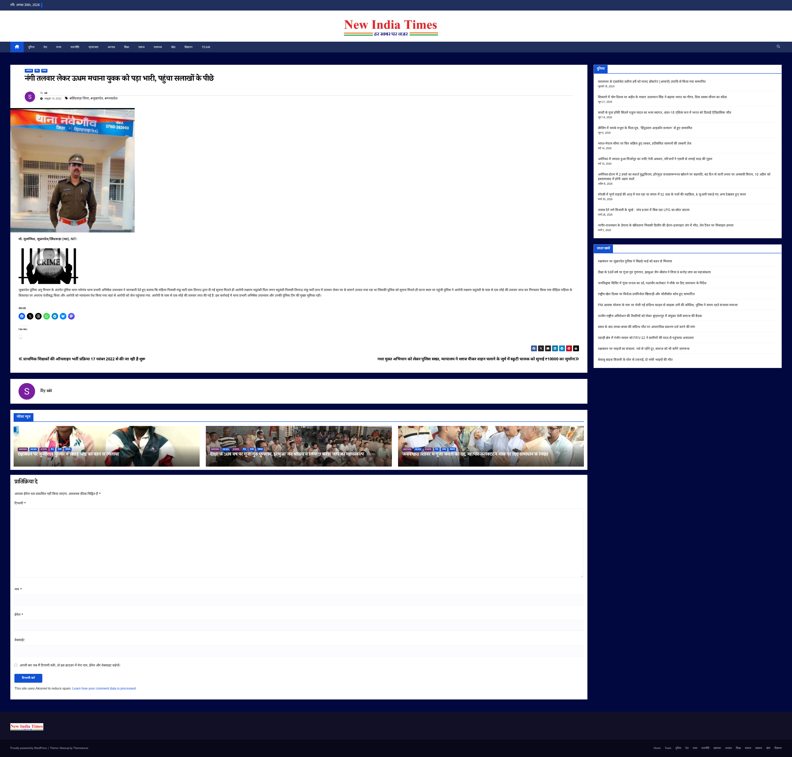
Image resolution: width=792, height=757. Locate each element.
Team (206, 47)
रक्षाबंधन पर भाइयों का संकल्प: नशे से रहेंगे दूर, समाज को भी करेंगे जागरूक (644, 349)
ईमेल (18, 615)
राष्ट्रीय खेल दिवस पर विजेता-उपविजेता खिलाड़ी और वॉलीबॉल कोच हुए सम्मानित (646, 294)
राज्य (58, 47)
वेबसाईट (19, 640)
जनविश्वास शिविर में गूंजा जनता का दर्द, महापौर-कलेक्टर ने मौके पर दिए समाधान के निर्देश (475, 455)
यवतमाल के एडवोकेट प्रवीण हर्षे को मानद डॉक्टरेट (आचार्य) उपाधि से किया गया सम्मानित (652, 82)
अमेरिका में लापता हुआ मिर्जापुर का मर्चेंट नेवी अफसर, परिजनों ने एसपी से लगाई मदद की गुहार (655, 159)
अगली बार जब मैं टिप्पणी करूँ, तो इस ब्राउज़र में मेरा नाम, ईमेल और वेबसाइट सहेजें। (70, 666)
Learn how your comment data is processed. (104, 689)
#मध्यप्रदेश (111, 99)
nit (45, 93)
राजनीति (75, 47)
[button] (778, 47)
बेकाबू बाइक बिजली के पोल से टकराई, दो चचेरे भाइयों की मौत (635, 360)
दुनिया (31, 47)
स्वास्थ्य (158, 47)
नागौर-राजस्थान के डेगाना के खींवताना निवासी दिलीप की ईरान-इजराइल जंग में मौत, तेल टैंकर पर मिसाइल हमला (666, 226)
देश (45, 47)
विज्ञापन (189, 47)
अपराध (111, 47)
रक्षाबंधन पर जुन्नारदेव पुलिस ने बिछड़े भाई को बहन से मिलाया (68, 455)
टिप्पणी (20, 503)
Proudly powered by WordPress (29, 748)
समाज (141, 47)
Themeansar (80, 748)
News (34, 449)
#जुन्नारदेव (97, 99)
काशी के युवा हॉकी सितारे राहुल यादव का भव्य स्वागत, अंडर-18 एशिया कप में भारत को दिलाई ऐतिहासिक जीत (664, 113)
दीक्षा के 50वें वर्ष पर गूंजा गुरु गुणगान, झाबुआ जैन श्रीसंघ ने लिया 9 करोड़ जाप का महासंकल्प (287, 455)
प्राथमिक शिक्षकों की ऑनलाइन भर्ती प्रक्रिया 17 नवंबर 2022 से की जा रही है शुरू (83, 359)
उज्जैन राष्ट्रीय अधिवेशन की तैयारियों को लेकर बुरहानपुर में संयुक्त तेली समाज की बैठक (650, 316)
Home (657, 748)
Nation (23, 449)
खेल (173, 47)
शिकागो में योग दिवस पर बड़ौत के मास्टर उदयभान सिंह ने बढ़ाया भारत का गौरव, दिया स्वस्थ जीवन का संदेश (662, 97)
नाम (18, 589)
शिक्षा (126, 47)
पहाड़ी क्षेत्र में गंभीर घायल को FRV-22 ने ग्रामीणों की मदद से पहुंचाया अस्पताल (646, 338)
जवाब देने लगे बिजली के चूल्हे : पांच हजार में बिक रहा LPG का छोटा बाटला (644, 210)
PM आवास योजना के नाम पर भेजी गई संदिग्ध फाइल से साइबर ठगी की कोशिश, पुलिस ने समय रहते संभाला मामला (668, 305)
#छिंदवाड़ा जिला (79, 99)
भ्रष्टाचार (93, 47)
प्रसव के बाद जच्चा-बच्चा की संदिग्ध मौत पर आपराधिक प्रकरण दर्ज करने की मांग (646, 327)
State (44, 449)
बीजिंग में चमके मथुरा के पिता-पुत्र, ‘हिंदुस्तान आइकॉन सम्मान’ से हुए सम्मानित (645, 128)
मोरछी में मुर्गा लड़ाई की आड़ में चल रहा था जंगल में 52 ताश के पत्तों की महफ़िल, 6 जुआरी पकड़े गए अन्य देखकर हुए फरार (672, 195)
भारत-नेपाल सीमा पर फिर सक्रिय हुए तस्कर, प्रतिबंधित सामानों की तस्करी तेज (645, 144)
